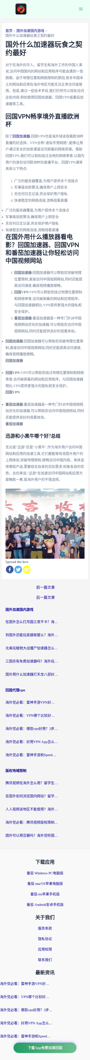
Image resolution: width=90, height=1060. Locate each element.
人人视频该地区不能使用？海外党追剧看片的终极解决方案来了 (31, 809)
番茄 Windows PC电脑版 (45, 873)
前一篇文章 (45, 587)
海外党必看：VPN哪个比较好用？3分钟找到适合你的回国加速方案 (31, 715)
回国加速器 (21, 136)
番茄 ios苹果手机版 (45, 894)
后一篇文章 (45, 597)
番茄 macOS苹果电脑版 (45, 884)
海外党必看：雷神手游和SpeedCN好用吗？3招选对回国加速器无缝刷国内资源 (31, 755)
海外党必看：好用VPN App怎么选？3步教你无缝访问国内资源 (31, 742)
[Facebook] (10, 569)
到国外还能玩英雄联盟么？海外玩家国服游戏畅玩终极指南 (31, 635)
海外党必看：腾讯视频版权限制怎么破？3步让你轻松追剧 (31, 822)
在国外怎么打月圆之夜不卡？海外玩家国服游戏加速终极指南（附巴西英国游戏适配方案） (31, 622)
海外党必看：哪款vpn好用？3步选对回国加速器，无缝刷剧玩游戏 (31, 729)
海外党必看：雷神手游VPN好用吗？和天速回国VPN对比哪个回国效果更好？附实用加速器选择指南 (31, 702)
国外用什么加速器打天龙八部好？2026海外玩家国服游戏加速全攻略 (31, 674)
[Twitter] (18, 569)
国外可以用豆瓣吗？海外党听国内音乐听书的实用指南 (31, 835)
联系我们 (45, 960)
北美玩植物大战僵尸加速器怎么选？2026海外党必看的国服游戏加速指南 (31, 648)
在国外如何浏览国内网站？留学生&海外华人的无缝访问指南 (31, 796)
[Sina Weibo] (27, 569)
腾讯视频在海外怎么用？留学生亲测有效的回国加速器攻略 (31, 783)
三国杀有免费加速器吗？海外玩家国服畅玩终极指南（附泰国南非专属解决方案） (31, 661)
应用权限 (45, 949)
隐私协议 (45, 939)
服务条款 (45, 928)
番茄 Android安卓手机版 (45, 905)
